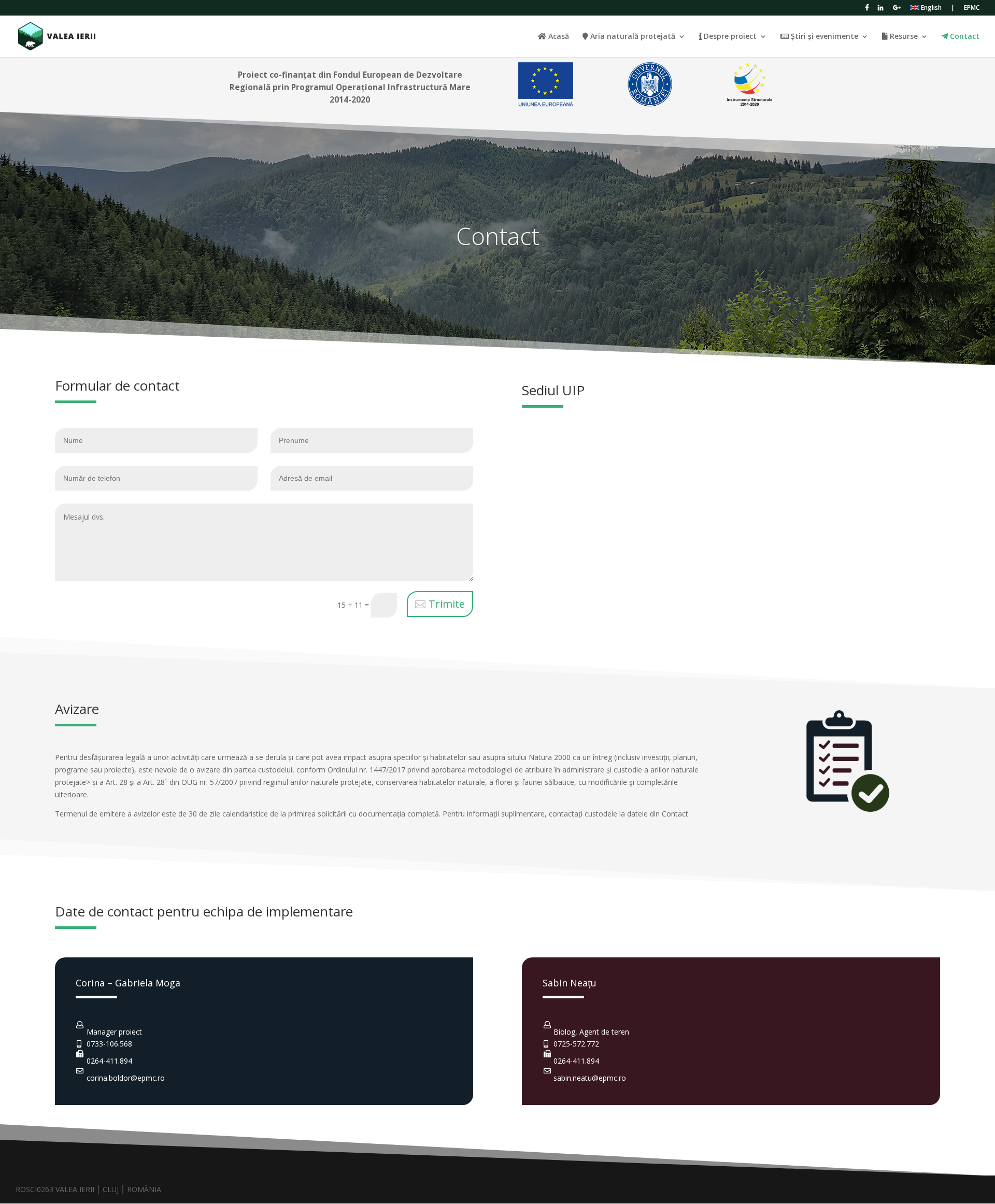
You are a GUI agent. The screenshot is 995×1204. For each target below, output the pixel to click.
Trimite (447, 604)
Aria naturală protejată (631, 37)
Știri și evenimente (823, 37)
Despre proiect (729, 37)
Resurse (903, 37)
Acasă (557, 37)
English (930, 8)
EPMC (971, 8)
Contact (963, 37)
